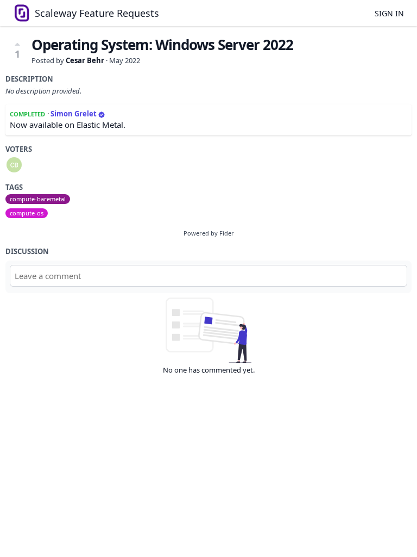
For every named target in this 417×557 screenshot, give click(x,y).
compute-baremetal (38, 199)
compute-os (26, 213)
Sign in (389, 13)
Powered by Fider (209, 233)
